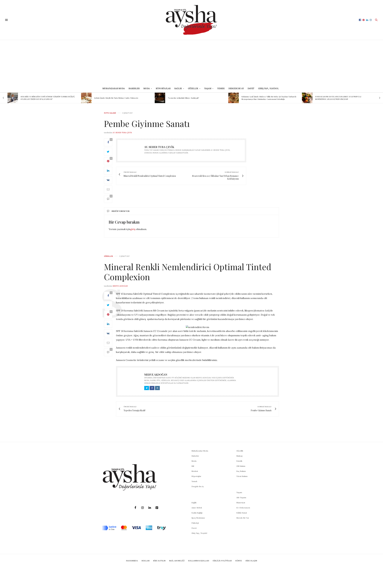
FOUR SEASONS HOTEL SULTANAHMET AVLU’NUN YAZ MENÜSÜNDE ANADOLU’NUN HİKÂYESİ (270, 97)
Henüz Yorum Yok (121, 211)
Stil (193, 466)
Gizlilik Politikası (222, 561)
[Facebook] (135, 508)
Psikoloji (195, 523)
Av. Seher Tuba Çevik (122, 133)
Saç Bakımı (241, 471)
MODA (146, 88)
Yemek (221, 88)
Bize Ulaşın (251, 561)
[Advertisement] (191, 62)
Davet (194, 528)
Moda (194, 461)
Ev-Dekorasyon (243, 508)
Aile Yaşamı (241, 497)
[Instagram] (142, 508)
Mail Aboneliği (176, 561)
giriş (132, 229)
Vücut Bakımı (241, 476)
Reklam (145, 561)
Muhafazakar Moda (113, 88)
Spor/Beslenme (198, 518)
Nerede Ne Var (242, 518)
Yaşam (239, 492)
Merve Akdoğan (120, 286)
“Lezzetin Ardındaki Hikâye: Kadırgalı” (115, 98)
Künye (238, 561)
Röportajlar (163, 88)
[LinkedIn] (150, 508)
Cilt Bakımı (240, 466)
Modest (195, 471)
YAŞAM (207, 88)
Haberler (134, 88)
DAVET (251, 88)
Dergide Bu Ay (236, 88)
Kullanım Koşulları (198, 561)
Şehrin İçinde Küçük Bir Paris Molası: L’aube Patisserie (48, 98)
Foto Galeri (110, 113)
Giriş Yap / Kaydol (268, 88)
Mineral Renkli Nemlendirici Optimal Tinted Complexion (187, 271)
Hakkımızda (132, 561)
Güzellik (108, 256)
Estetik (239, 461)
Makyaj (239, 456)
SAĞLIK (178, 88)
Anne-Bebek (197, 508)
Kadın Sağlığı (197, 513)
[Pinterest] (157, 508)
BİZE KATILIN (159, 561)
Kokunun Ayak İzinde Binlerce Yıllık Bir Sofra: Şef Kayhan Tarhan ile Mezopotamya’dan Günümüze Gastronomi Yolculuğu (200, 97)
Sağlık (194, 502)
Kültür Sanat (241, 513)
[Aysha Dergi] (191, 19)
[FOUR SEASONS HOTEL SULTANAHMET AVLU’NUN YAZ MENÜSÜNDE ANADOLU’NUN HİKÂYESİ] (239, 98)
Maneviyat (240, 502)
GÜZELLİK (193, 88)
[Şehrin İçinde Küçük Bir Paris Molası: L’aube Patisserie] (18, 98)
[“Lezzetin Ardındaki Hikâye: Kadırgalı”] (92, 98)
